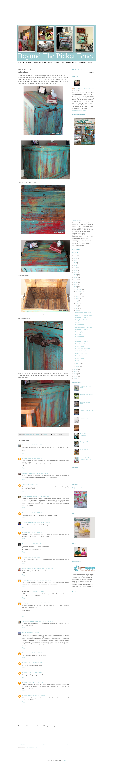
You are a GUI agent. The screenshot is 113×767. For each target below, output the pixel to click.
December (79, 289)
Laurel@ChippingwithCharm (30, 621)
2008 (75, 378)
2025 (75, 258)
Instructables (41, 79)
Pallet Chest (78, 334)
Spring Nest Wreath (85, 442)
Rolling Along (84, 418)
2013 (75, 287)
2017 (75, 277)
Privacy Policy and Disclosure (69, 62)
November (79, 291)
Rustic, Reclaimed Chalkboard (83, 327)
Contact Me (82, 62)
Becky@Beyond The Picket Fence (84, 88)
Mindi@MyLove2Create (28, 580)
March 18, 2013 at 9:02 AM (35, 532)
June (77, 303)
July (77, 301)
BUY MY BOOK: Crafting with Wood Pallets (34, 62)
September (79, 296)
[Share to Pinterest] (61, 434)
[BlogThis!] (56, 434)
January (78, 366)
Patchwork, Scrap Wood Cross (83, 315)
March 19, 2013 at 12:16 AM (32, 633)
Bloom (77, 360)
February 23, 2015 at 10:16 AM (36, 695)
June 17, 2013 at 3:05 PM (35, 662)
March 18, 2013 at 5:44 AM (41, 496)
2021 (75, 267)
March (77, 310)
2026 (75, 255)
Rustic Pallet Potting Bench (82, 344)
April (77, 308)
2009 (75, 376)
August (78, 298)
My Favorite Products (53, 62)
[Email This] (55, 434)
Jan (23, 484)
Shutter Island (84, 450)
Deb (23, 633)
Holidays (90, 62)
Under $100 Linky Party (81, 317)
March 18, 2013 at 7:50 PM (46, 621)
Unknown (24, 458)
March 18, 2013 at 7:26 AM (35, 512)
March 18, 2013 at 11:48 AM (43, 580)
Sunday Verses (79, 324)
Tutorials (20, 65)
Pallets (27, 65)
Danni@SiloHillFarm (28, 496)
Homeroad (25, 445)
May (77, 305)
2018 (75, 275)
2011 (75, 371)
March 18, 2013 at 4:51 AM (40, 473)
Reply (23, 453)
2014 (75, 284)
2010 (75, 374)
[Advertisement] (56, 11)
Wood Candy (78, 322)
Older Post (65, 744)
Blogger (64, 760)
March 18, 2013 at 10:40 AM (48, 568)
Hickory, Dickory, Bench (81, 353)
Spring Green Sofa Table (82, 320)
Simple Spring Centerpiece (82, 332)
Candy (24, 544)
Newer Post (22, 744)
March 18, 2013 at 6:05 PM (41, 603)
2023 (75, 263)
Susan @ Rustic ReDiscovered (31, 568)
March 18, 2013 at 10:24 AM (35, 557)
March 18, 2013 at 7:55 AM (42, 522)
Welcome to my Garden (86, 394)
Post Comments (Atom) (32, 747)
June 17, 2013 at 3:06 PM (35, 672)
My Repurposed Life (28, 603)
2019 (75, 272)
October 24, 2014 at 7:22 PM (35, 682)
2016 (75, 279)
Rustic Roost (78, 339)
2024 (75, 260)
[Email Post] (51, 434)
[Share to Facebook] (59, 434)
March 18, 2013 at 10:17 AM (33, 544)
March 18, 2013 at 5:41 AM (31, 484)
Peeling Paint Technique (87, 410)
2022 (75, 265)
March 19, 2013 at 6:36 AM (35, 653)
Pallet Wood (78, 356)
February (78, 363)
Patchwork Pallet (84, 426)
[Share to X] (58, 434)
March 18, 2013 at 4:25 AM (35, 445)
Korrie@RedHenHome (28, 522)
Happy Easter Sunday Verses (83, 312)
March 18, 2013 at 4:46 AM (35, 458)
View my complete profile (79, 110)
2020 (75, 270)
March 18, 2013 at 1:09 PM (37, 591)
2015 (75, 282)
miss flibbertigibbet (27, 473)
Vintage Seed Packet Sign (82, 348)
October (78, 294)
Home (19, 62)
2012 (75, 369)
